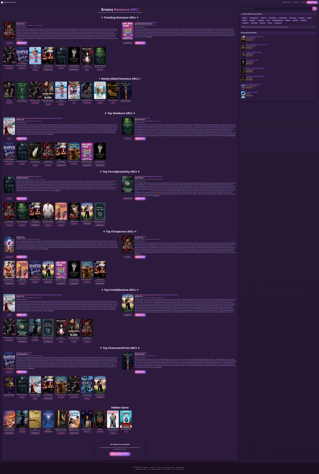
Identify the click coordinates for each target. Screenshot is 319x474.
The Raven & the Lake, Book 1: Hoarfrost (29, 176)
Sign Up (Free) (312, 2)
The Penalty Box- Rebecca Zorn (255, 36)
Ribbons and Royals (141, 353)
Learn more (285, 27)
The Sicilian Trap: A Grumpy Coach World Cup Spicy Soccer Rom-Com (156, 295)
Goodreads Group (156, 469)
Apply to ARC (22, 43)
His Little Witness (22, 22)
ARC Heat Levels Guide (140, 469)
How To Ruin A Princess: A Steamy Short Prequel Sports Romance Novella (39, 118)
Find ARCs (296, 2)
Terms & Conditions (169, 467)
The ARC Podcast (166, 469)
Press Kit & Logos (180, 467)
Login (303, 2)
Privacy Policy (160, 467)
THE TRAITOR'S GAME (252, 60)
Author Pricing (287, 2)
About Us (145, 467)
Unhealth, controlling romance (255, 76)
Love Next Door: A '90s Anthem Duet (146, 22)
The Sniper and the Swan (24, 353)
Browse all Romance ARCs (120, 454)
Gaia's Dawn (20, 236)
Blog (149, 469)
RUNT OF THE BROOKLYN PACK (255, 68)
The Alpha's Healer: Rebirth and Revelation (148, 176)
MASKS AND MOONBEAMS (254, 52)
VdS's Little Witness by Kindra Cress (256, 44)
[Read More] (19, 40)
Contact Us (152, 467)
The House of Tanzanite (142, 118)
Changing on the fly (252, 92)
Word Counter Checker (178, 469)
